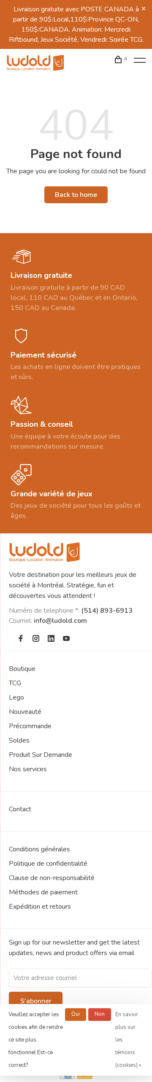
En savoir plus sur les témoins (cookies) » (128, 1040)
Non (100, 1014)
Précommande (30, 726)
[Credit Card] (67, 1077)
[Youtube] (66, 639)
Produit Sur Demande (40, 754)
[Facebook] (20, 639)
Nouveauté (25, 711)
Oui (75, 1014)
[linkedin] (51, 639)
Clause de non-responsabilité (52, 878)
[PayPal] (84, 1077)
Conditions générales (39, 849)
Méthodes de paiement (43, 892)
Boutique (22, 668)
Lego (16, 697)
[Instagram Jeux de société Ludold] (36, 639)
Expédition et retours (40, 906)
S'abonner (36, 1001)
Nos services (28, 769)
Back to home (76, 194)
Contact (20, 809)
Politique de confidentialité (48, 863)
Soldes (19, 740)
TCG (15, 683)
